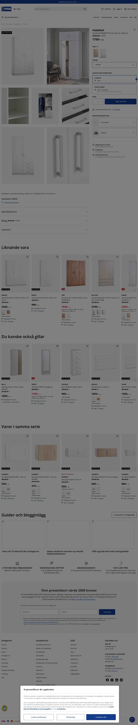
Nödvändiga (70, 717)
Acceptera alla (101, 717)
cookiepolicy (61, 709)
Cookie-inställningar (38, 717)
